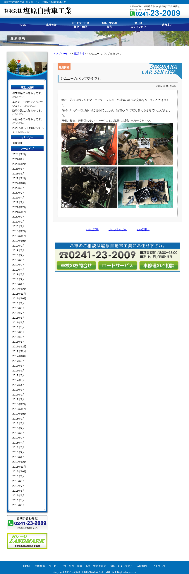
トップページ (60, 53)
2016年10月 (19, 413)
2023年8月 (18, 168)
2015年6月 (18, 490)
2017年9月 (18, 360)
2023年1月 (18, 173)
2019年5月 (18, 264)
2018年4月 (18, 327)
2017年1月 (18, 399)
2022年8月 (18, 187)
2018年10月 (19, 298)
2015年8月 (18, 481)
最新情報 (79, 53)
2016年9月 (18, 418)
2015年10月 (19, 471)
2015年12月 (19, 461)
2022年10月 (19, 183)
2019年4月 (18, 269)
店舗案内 (167, 24)
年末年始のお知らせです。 (27, 93)
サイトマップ (158, 566)
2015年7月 (18, 485)
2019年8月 (18, 250)
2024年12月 (19, 154)
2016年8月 (18, 423)
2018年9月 (18, 303)
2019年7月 (18, 255)
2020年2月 (18, 221)
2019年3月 (18, 274)
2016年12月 (19, 404)
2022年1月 (18, 202)
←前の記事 (92, 229)
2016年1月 (18, 457)
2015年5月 (18, 495)
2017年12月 (19, 346)
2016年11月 (19, 408)
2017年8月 (18, 365)
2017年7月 (18, 370)
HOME (22, 24)
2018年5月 (18, 322)
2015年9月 (18, 476)
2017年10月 (19, 356)
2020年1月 (18, 226)
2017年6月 (18, 375)
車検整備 (51, 24)
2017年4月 (18, 384)
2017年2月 (18, 394)
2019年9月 (18, 245)
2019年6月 (18, 260)
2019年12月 (19, 231)
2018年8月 (18, 308)
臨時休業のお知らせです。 (27, 110)
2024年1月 (18, 159)
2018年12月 (19, 288)
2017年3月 (18, 389)
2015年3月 (18, 505)
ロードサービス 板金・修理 (65, 566)
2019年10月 (19, 240)
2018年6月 (18, 317)
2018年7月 (18, 312)
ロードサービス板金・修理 (80, 24)
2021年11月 (19, 211)
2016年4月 (18, 442)
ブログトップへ (118, 229)
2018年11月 (19, 293)
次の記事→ (143, 229)
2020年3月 (18, 216)
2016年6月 (18, 433)
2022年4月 (18, 197)
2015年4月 (18, 500)
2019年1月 (18, 284)
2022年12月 (19, 178)
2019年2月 (18, 279)
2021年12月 (19, 207)
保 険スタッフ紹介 (138, 24)
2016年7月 (18, 428)
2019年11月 (19, 236)
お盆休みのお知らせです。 (27, 119)
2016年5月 (18, 437)
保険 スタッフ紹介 (121, 566)
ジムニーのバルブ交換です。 (82, 78)
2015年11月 (19, 466)
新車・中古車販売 (109, 24)
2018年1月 (18, 341)
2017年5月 (18, 380)
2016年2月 (18, 452)
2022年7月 (18, 192)
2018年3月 (18, 332)
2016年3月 (18, 447)
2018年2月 (18, 336)
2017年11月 (19, 351)
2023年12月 (19, 163)
